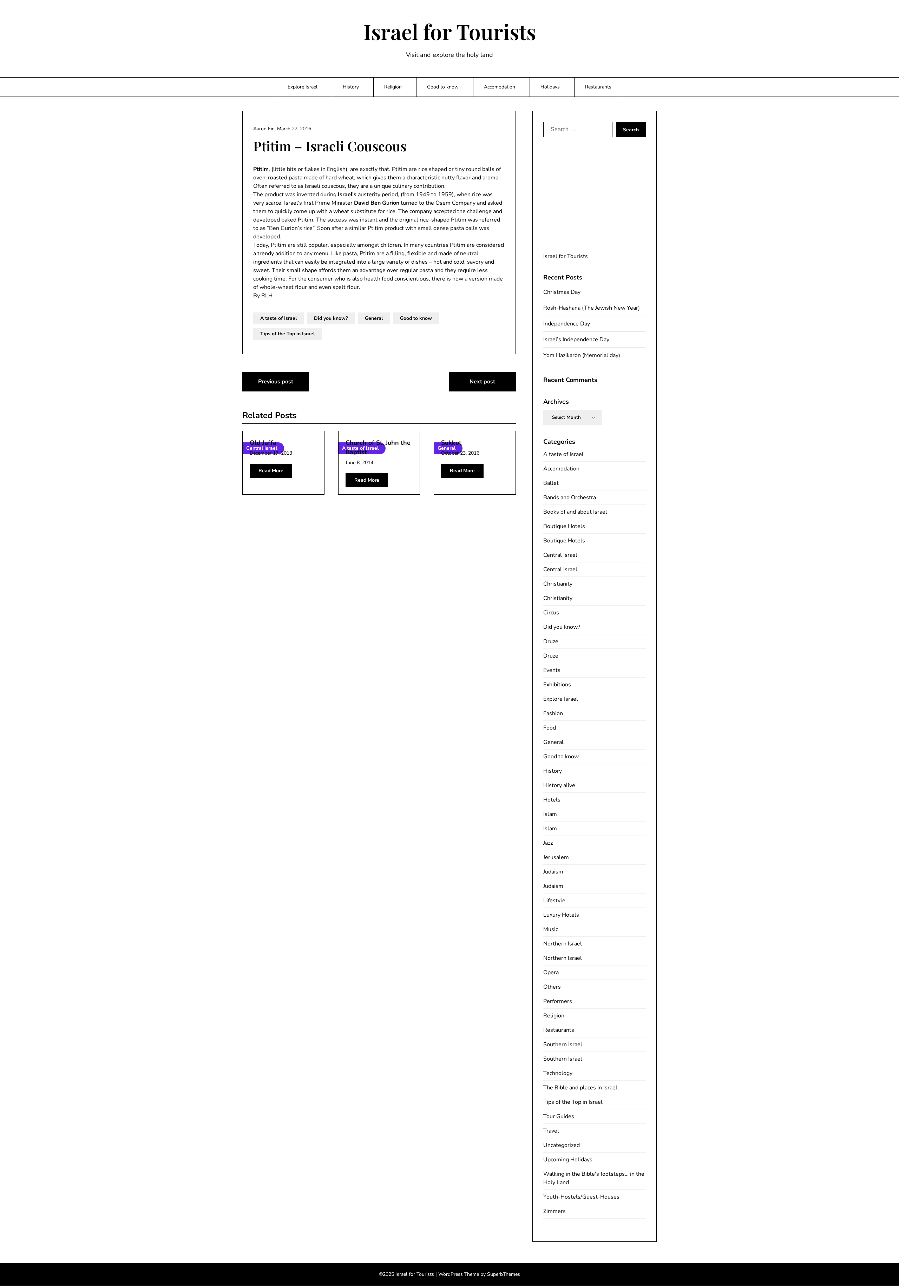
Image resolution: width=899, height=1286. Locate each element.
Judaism (553, 872)
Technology (557, 1073)
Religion (393, 87)
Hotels (551, 800)
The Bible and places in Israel (580, 1088)
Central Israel (560, 555)
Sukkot (451, 442)
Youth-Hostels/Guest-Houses (581, 1197)
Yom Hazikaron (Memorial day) (581, 355)
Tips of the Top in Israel (287, 333)
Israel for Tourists (449, 31)
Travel (551, 1131)
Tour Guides (558, 1116)
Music (550, 929)
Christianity (557, 584)
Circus (551, 612)
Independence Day (566, 324)
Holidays (550, 87)
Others (552, 987)
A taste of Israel (278, 318)
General (374, 318)
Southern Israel (562, 1044)
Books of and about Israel (575, 512)
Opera (551, 972)
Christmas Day (561, 292)
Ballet (551, 483)
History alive (559, 785)
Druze (550, 641)
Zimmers (554, 1211)
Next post (482, 381)
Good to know (443, 87)
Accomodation (499, 87)
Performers (557, 1001)
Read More (270, 470)
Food (549, 728)
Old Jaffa (263, 442)
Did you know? (331, 318)
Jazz (548, 843)
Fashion (553, 713)
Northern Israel (562, 944)
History (351, 87)
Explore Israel (302, 87)
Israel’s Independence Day (576, 339)
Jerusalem (556, 857)
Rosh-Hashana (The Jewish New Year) (591, 308)
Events (551, 670)
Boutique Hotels (564, 526)
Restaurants (598, 87)
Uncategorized (561, 1145)
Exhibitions (557, 684)
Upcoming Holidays (567, 1159)
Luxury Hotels (561, 915)
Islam (550, 814)
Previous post (275, 381)
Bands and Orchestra (569, 497)
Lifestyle (554, 900)
